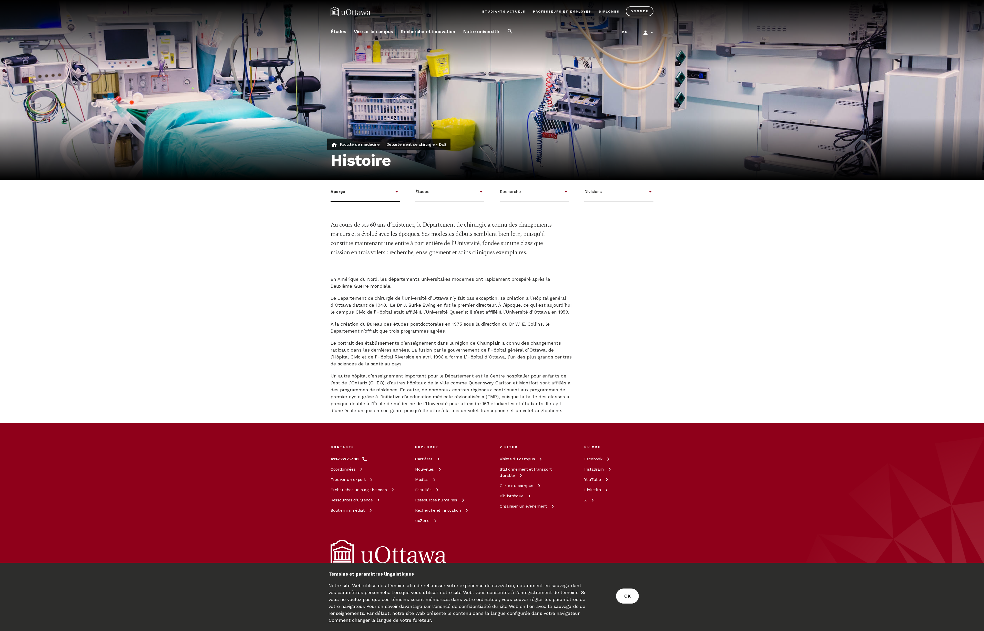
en (625, 32)
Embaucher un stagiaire (359, 489)
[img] (351, 11)
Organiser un (523, 506)
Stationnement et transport (525, 472)
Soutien (348, 510)
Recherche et (438, 510)
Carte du (516, 485)
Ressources (352, 500)
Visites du (517, 459)
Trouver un (348, 479)
